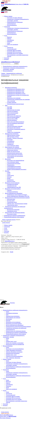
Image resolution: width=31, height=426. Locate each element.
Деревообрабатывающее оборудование (14, 217)
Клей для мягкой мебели (13, 117)
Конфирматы (10, 179)
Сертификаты (10, 40)
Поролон (9, 190)
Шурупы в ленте (11, 181)
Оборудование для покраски (12, 147)
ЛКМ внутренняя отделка (13, 135)
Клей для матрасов (12, 120)
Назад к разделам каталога (9, 219)
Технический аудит (11, 49)
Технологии (7, 26)
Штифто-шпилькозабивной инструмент (16, 169)
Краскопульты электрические (14, 148)
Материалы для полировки (13, 98)
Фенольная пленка (11, 214)
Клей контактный (11, 114)
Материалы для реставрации (12, 182)
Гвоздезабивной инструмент (14, 168)
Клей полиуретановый (12, 113)
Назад (7, 311)
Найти (16, 63)
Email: (6, 415)
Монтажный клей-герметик (13, 127)
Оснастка (9, 130)
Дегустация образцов (5, 418)
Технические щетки (12, 202)
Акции (8, 43)
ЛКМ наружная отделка (13, 136)
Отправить (15, 266)
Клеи (6, 105)
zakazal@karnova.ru (10, 241)
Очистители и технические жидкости (16, 129)
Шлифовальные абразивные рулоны (16, 93)
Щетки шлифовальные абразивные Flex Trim (18, 196)
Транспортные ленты (12, 205)
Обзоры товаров (8, 16)
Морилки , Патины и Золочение (15, 138)
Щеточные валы (11, 199)
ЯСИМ (11, 252)
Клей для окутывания (12, 111)
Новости (9, 38)
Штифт (9, 178)
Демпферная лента (12, 211)
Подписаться (26, 244)
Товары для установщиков (13, 132)
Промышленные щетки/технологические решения (17, 197)
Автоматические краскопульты (14, 153)
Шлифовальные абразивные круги (15, 90)
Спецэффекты (10, 141)
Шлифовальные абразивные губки (15, 92)
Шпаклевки (10, 139)
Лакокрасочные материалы (11, 133)
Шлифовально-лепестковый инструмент (17, 194)
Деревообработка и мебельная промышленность (15, 22)
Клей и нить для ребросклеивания (15, 121)
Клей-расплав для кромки (13, 110)
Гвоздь (8, 174)
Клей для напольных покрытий (14, 126)
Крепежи (7, 171)
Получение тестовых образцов (14, 17)
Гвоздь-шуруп (10, 175)
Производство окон (12, 185)
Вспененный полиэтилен (13, 209)
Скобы (8, 172)
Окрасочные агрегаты (12, 150)
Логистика (6, 58)
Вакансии (9, 37)
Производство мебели (12, 184)
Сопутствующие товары (13, 145)
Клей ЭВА (9, 108)
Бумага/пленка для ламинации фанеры (15, 212)
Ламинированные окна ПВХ (14, 187)
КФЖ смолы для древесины (14, 116)
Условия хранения (11, 102)
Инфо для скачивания (12, 44)
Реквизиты (9, 41)
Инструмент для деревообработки (15, 160)
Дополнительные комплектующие (15, 104)
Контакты (6, 59)
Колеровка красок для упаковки (15, 53)
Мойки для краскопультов (13, 151)
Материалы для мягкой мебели (13, 188)
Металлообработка (12, 25)
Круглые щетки (11, 200)
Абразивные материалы (11, 87)
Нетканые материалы (12, 191)
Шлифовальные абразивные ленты (16, 89)
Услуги (6, 46)
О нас (5, 35)
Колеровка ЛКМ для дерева (14, 50)
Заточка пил (10, 47)
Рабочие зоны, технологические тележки (17, 203)
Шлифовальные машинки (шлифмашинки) (14, 215)
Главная (3, 73)
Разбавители (10, 144)
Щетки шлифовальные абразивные (13, 193)
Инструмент (8, 159)
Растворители (10, 142)
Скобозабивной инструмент (14, 166)
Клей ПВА (9, 107)
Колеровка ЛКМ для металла (14, 52)
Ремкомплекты (10, 165)
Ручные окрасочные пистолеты (14, 154)
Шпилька (9, 177)
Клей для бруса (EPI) (12, 118)
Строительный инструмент (13, 163)
